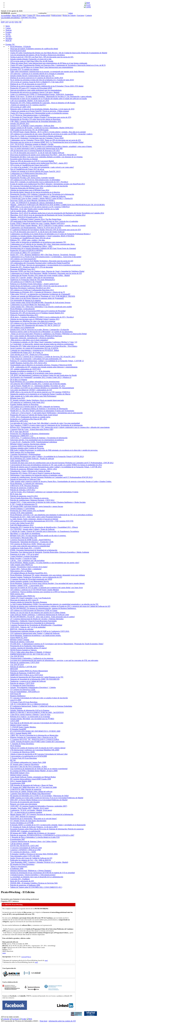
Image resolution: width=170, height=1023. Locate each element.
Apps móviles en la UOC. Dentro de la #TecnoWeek (29, 354)
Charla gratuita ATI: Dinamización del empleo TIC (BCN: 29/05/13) (35, 325)
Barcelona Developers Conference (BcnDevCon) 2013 (30, 288)
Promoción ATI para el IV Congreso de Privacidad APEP (31, 88)
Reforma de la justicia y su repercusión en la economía (30, 717)
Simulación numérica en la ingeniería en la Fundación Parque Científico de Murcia (40, 394)
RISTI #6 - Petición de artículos (21, 629)
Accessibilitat (6, 15)
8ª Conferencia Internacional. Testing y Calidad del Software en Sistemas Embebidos (41, 706)
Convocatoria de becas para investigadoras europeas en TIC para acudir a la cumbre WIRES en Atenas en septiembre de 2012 (56, 465)
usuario (13, 13)
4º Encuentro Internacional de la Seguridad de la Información (32, 623)
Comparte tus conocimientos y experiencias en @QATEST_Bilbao (34, 350)
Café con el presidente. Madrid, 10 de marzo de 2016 (29, 101)
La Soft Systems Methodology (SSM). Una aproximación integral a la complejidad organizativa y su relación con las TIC (54, 604)
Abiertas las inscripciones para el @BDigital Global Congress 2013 (34, 319)
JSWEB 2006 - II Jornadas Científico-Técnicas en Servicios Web (34, 883)
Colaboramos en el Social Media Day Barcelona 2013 (29, 305)
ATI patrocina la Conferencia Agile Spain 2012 (27, 402)
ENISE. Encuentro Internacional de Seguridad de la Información (33, 550)
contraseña (42, 13)
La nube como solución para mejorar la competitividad (30, 546)
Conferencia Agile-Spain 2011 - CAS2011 (25, 548)
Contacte (88, 15)
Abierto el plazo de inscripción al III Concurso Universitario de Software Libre (39, 754)
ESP (2, 22)
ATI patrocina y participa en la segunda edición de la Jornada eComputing (37, 74)
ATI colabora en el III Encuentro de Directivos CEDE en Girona (33, 610)
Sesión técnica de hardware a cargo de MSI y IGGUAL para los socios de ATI (38, 286)
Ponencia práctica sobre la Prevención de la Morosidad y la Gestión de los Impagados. (41, 332)
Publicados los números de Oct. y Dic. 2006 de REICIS (30, 860)
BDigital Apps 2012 (17, 398)
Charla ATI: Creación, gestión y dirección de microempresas (32, 277)
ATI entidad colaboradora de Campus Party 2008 (28, 762)
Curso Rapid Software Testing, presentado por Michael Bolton (33, 777)
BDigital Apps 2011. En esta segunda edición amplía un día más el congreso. (38, 536)
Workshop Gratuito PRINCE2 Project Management (29, 671)
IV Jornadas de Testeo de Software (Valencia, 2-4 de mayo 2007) (34, 827)
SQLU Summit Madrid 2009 (20, 733)
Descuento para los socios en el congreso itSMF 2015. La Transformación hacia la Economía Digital (46, 142)
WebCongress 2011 (17, 594)
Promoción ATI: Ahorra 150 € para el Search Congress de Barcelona (35, 473)
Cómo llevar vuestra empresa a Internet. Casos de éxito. (30, 714)
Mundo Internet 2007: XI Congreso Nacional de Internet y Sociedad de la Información (41, 814)
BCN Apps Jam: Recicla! (19, 431)
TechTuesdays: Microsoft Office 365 (23, 538)
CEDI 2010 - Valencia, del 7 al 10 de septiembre (28, 627)
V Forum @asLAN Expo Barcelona (23, 758)
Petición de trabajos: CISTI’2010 (22, 683)
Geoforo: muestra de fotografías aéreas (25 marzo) (28, 648)
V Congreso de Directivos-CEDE (22, 752)
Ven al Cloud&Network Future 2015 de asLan (27, 169)
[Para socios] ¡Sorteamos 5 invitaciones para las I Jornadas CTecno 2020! (37, 138)
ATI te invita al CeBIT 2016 (20, 107)
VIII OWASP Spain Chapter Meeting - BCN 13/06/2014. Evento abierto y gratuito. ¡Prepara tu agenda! (48, 225)
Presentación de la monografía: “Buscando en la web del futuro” (33, 819)
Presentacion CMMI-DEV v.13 (21, 436)
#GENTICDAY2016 (18, 51)
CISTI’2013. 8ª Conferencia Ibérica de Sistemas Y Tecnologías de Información (39, 409)
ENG (17, 22)
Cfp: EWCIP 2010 (17, 656)
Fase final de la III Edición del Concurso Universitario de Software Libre (36, 723)
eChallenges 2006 (16, 868)
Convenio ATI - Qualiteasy (20, 879)
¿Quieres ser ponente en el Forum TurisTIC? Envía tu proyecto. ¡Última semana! (39, 111)
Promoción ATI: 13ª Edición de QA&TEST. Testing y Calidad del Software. (38, 196)
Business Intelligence (18, 696)
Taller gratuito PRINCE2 (19, 461)
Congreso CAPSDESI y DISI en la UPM (25, 850)
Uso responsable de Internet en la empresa (25, 300)
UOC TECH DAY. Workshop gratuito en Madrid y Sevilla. (32, 144)
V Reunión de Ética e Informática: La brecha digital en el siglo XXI (35, 837)
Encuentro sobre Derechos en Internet (24, 159)
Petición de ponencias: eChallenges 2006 (25, 885)
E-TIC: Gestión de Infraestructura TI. (23, 504)
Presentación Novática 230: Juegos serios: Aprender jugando (32, 178)
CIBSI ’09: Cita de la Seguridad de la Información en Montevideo (34, 735)
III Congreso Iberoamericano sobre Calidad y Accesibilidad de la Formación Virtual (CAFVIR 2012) (47, 456)
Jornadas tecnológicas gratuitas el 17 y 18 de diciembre (30, 371)
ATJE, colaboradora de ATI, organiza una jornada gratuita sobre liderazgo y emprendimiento (43, 367)
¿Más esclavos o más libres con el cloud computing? (29, 340)
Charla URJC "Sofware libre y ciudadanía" (26, 569)
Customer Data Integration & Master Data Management (30, 794)
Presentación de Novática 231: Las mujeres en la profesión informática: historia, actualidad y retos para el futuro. (51, 146)
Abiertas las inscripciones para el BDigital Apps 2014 (29, 190)
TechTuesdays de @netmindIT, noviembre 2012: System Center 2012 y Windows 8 (40, 377)
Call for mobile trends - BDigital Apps (24, 211)
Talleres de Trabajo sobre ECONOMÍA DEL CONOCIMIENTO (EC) (36, 887)
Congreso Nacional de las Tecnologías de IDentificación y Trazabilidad (36, 625)
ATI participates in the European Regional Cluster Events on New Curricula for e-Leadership (44, 221)
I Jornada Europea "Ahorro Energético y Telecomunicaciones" (33, 875)
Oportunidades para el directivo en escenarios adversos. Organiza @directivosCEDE (41, 365)
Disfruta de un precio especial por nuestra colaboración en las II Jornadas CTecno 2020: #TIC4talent (46, 86)
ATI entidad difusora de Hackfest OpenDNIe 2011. (29, 573)
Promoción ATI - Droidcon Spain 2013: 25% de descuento (31, 267)
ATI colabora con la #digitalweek (22, 327)
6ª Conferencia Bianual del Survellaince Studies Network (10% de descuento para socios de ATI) (45, 230)
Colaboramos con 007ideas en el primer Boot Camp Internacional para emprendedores (41, 67)
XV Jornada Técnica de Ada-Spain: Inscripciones (28, 821)
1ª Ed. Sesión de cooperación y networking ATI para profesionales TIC (36, 359)
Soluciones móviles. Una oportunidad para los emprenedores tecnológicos (37, 440)
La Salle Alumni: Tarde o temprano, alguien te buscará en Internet (34, 519)
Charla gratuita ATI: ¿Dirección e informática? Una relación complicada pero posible (41, 307)
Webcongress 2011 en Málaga (21, 571)
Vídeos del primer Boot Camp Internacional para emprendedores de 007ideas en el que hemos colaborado (48, 63)
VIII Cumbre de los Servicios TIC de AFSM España (29, 130)
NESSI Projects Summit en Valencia (23, 650)
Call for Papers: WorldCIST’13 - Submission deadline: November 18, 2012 (37, 386)
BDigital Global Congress (19, 640)
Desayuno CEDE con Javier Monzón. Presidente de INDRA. (32, 201)
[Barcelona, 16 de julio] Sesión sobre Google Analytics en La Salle (34, 209)
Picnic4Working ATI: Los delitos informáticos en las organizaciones (35, 382)
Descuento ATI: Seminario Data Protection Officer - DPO (31, 246)
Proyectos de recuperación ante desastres (25, 802)
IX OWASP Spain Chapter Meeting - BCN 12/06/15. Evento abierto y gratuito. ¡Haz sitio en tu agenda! (48, 132)
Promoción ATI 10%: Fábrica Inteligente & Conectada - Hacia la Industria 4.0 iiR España (42, 103)
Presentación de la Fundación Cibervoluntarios (27, 646)
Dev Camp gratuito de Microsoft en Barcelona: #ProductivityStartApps (36, 336)
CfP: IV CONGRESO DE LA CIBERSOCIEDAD (29, 704)
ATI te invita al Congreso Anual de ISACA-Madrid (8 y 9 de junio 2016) (36, 82)
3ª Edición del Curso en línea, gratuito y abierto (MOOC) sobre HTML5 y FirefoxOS (41, 198)
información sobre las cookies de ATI (62, 1021)
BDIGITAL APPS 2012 (19, 421)
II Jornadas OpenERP (18, 729)
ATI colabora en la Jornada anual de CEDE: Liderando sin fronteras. (35, 407)
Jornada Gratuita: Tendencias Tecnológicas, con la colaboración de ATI (36, 577)
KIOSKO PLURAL (29, 17)
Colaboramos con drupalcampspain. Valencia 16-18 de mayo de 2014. (35, 228)
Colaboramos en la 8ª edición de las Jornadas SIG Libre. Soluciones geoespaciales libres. (42, 244)
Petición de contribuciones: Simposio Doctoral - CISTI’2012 (32, 500)
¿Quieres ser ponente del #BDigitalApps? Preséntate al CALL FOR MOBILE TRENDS (42, 296)
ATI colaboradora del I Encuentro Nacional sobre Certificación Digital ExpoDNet (40, 263)
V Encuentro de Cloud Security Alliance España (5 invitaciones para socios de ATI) (40, 117)
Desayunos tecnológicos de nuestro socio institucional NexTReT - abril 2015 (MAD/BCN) (43, 155)
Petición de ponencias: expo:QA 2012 (24, 496)
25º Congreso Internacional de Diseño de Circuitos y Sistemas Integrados (36, 619)
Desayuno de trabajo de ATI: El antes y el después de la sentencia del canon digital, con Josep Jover (46, 588)
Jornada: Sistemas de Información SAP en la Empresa (29, 710)
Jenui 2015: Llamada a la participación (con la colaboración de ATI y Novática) (39, 182)
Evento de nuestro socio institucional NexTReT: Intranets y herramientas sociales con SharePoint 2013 (47, 184)
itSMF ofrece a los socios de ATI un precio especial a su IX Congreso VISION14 (40, 207)
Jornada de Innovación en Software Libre (25, 479)
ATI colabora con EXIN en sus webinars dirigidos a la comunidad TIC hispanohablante (42, 388)
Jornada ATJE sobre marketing (21, 513)
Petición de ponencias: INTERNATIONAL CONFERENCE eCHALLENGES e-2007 (42, 835)
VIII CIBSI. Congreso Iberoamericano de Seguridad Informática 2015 (35, 121)
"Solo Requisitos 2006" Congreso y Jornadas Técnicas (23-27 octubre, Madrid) (39, 862)
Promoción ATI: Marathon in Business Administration (29, 434)
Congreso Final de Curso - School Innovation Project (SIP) (31, 429)
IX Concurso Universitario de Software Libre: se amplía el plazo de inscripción (39, 186)
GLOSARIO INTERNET (10, 17)
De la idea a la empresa (18, 379)
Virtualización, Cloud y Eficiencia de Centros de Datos (30, 471)
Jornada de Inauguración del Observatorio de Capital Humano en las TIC (36, 677)
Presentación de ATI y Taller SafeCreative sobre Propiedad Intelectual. (35, 517)
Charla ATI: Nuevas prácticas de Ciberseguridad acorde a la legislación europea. (39, 113)
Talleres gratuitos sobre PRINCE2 (22, 596)
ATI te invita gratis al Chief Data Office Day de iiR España (31, 61)
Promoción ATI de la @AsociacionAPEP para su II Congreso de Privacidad (37, 311)
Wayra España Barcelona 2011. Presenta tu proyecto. (29, 498)
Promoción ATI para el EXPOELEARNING (26, 250)
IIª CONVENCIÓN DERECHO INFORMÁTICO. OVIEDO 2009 (35, 731)
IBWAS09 (14, 669)
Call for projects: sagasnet (19, 844)
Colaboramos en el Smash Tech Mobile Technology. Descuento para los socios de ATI (41, 261)
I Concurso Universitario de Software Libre (26, 848)
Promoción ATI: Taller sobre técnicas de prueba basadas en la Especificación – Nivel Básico (43, 346)
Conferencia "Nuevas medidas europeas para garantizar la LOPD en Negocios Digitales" (42, 592)
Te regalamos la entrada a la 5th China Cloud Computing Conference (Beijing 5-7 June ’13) (43, 342)
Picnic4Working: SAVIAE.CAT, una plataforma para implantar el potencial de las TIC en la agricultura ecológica (51, 515)
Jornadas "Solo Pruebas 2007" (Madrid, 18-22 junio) (29, 808)
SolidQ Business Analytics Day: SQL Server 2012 (28, 363)
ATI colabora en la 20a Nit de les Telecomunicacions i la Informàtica (35, 180)
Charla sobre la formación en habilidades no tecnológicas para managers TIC (38, 242)
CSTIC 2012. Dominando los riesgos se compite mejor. (30, 417)
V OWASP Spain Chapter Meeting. (23, 727)
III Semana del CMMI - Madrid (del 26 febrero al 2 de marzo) (32, 833)
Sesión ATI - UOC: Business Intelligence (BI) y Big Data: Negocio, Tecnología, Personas (43, 255)
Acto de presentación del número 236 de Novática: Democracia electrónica (37, 55)
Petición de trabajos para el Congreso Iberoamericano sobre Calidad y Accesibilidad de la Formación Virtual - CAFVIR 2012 (56, 467)
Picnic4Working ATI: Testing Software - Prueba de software (32, 459)
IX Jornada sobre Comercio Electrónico (24, 764)
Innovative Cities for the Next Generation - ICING (28, 767)
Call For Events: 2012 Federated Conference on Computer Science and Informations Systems (44, 492)
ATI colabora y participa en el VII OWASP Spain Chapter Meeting (34, 590)
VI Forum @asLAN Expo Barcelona (23, 702)
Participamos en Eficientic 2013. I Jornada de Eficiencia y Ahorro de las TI (37, 292)
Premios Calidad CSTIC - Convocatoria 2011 (26, 585)
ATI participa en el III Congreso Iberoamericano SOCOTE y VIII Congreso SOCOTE (41, 521)
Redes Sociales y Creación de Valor (23, 558)
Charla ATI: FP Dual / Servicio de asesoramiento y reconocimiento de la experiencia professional (45, 265)
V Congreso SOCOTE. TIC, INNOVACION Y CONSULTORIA (34, 739)
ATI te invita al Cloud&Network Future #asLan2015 (29, 165)
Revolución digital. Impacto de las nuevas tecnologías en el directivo (35, 192)
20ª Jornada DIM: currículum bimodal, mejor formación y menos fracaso (36, 506)
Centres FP (31, 15)
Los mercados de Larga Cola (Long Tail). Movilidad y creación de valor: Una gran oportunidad (45, 423)
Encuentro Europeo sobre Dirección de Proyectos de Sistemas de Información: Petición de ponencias (47, 829)
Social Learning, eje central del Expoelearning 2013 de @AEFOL (34, 348)
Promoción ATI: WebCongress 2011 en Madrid (27, 511)
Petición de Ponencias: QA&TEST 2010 (25, 673)
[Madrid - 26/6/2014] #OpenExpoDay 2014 (26, 217)
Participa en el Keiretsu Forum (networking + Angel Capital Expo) (34, 284)
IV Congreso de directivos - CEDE (23, 852)
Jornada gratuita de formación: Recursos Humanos (28, 602)
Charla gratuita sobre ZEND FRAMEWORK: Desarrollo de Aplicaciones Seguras (40, 302)
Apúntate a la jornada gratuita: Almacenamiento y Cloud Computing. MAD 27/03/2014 (42, 236)
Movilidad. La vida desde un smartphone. (25, 533)
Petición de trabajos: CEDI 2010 (22, 642)
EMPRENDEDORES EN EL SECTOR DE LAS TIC (30, 654)
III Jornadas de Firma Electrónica (22, 864)
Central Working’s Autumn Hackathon (24, 556)
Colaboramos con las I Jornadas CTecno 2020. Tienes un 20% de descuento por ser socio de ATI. (45, 140)
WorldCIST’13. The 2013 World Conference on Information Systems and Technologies (42, 411)
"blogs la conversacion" (19, 866)
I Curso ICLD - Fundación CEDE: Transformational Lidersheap (33, 442)
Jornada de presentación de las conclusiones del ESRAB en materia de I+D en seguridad (42, 873)
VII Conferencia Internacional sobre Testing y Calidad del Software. (35, 633)
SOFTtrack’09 (15, 694)
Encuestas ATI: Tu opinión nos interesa (24, 69)
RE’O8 (12, 760)
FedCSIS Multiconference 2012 (21, 525)
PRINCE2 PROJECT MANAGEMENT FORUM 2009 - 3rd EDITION (37, 712)
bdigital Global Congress (19, 725)
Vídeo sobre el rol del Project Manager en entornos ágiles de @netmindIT (37, 298)
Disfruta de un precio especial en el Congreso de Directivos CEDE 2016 (36, 78)
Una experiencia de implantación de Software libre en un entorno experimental (38, 769)
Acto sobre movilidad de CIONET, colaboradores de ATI (31, 390)
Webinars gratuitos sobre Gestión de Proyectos (27, 448)
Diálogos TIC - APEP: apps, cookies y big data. (27, 240)
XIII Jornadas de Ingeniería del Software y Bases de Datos (31, 785)
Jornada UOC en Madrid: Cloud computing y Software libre (32, 126)
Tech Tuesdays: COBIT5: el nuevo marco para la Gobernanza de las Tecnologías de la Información (46, 425)
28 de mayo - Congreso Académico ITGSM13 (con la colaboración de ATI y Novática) (42, 317)
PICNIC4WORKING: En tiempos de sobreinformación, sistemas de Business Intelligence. (43, 608)
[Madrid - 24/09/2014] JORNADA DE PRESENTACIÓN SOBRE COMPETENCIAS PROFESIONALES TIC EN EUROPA (57, 205)
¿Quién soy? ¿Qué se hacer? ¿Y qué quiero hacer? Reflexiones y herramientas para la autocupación (46, 413)
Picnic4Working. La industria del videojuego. (26, 484)
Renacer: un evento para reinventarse (23, 804)
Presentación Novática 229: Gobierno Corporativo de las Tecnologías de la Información (42, 194)
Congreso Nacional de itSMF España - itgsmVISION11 (30, 540)
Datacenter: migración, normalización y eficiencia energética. (32, 338)
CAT (6, 22)
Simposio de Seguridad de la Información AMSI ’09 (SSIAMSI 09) (34, 679)
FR (20, 22)
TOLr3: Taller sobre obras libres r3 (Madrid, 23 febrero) (30, 652)
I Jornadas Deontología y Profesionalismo (25, 454)
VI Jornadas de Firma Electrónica (22, 685)
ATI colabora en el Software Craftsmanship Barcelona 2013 (32, 290)
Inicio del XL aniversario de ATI (22, 881)
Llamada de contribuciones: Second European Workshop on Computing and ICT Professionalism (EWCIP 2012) (51, 477)
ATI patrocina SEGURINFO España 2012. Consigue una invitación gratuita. (38, 384)
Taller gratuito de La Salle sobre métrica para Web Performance (33, 396)
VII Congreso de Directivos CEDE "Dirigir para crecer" (30, 544)
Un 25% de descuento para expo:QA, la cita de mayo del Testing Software (37, 232)
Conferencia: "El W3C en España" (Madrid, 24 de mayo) (31, 810)
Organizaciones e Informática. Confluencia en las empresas (31, 658)
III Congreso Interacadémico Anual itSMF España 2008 (30, 779)
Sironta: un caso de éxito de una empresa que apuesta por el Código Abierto (37, 613)
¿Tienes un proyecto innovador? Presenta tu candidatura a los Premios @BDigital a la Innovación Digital (48, 334)
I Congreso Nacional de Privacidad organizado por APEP (31, 579)
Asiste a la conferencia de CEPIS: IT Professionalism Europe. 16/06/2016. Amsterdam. (42, 94)
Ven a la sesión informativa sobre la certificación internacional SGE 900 (36, 148)
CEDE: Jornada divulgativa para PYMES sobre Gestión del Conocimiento (37, 742)
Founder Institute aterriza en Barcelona (24, 404)
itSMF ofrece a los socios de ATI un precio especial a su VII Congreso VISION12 (40, 392)
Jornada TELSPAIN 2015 (19, 124)
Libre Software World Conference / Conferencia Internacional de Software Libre (39, 615)
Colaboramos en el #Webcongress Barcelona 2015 (28, 173)
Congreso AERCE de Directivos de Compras (26, 446)
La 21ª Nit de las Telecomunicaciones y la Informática (29, 115)
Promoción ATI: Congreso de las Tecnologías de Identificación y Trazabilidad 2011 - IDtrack (44, 527)
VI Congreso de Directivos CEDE (22, 690)
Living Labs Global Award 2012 (22, 523)
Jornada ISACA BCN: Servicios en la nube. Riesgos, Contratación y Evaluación (39, 330)
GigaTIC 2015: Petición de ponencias (24, 176)
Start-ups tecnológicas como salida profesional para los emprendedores (36, 90)
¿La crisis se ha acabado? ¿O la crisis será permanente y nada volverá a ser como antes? (42, 167)
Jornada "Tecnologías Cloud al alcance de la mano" (29, 567)
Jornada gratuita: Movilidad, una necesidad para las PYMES (32, 719)
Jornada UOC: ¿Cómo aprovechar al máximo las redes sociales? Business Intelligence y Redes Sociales (48, 502)
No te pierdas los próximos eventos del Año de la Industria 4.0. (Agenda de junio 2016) (42, 80)
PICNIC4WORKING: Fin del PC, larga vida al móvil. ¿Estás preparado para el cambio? (42, 617)
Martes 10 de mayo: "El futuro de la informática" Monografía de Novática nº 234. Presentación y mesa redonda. (51, 96)
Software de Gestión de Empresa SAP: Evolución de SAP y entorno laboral (37, 748)
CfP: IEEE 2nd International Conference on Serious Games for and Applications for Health (43, 375)
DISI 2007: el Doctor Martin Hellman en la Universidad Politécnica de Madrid (38, 800)
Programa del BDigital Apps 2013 (22, 269)
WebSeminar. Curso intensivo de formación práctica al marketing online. (36, 475)
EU (13, 22)
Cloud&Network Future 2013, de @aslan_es (26, 352)
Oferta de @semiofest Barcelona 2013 (24, 315)
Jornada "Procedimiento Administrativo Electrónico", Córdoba (33, 687)
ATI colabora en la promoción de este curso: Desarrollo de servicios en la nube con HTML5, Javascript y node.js (51, 134)
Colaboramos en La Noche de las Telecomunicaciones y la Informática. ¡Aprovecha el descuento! (45, 257)
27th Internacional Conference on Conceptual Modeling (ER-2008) (34, 750)
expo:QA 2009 (15, 700)
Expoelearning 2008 (17, 783)
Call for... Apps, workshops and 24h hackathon (27, 560)
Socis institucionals (43, 15)
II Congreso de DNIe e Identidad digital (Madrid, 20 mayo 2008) (34, 771)
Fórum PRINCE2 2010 (18, 637)
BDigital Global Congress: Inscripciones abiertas (28, 444)
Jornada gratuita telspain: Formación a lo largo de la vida (30, 59)
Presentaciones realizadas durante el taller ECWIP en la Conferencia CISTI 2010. (39, 631)
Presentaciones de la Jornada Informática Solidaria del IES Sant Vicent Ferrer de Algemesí (43, 248)
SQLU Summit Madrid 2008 (20, 781)
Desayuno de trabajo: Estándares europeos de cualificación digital (34, 49)
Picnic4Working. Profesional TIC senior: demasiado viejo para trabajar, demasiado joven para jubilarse (47, 575)
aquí (46, 960)
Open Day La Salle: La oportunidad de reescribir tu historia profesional (36, 136)
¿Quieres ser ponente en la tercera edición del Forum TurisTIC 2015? (35, 171)
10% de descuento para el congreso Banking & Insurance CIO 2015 (35, 151)
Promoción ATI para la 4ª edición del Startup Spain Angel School (34, 415)
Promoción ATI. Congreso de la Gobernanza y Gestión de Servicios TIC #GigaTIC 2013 (42, 357)
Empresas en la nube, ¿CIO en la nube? (24, 554)
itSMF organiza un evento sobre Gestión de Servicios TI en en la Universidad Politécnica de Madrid (46, 798)
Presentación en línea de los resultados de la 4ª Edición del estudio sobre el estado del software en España (48, 99)
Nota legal (43, 1021)
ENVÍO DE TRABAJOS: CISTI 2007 (24, 846)
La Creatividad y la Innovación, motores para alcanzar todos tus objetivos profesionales (42, 344)
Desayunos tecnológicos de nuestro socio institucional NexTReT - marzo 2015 (39, 163)
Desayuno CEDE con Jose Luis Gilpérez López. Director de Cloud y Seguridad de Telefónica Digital (47, 271)
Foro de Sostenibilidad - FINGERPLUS (25, 692)
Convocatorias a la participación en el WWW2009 (28, 756)
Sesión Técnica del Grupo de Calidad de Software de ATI (31, 858)
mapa (4, 953)
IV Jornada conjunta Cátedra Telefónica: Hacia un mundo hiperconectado (37, 400)
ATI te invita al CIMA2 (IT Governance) (25, 253)
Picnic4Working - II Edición (20, 47)
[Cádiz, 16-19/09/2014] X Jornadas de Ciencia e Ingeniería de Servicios (36, 203)
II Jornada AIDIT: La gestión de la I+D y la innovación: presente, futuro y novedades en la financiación (48, 825)
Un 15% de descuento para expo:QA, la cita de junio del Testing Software (37, 153)
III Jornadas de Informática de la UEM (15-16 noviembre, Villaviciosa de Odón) (39, 796)
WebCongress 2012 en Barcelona (22, 452)
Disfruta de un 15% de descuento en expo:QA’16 (28, 84)
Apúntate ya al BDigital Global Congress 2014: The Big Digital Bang (35, 219)
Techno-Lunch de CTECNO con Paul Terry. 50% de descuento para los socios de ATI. (42, 57)
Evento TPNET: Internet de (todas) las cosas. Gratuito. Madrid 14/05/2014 (37, 223)
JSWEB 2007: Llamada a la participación (25, 831)
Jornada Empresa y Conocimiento (22, 508)
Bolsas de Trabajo (69, 15)
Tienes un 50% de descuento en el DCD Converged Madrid (32, 161)
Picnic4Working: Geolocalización (22, 309)
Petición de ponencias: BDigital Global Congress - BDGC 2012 (33, 469)
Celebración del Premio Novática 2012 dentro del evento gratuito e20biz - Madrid (40, 275)
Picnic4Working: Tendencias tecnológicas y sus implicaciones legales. (35, 635)
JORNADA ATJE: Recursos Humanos (24, 486)
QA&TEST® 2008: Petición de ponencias (25, 789)
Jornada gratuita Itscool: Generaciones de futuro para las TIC (32, 76)
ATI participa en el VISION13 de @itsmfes (26, 282)
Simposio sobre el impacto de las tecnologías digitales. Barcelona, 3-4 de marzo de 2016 (42, 109)
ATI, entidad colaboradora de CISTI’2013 (25, 369)
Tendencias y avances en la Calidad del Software (28, 681)
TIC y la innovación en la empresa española (26, 812)
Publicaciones (56, 15)
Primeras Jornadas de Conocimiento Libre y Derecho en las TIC (33, 737)
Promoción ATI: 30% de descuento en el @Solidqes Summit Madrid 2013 (37, 313)
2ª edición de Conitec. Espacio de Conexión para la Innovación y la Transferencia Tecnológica (44, 531)
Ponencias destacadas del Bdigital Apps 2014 (26, 188)
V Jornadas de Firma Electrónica (22, 744)
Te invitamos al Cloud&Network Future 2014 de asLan (30, 238)
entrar (71, 13)
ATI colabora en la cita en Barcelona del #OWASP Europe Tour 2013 (35, 323)
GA (10, 22)
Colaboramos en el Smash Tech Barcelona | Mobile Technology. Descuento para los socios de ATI (46, 273)
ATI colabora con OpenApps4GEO (23, 259)
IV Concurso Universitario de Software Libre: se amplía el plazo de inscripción (39, 698)
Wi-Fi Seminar (15, 746)
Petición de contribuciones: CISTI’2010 (24, 662)
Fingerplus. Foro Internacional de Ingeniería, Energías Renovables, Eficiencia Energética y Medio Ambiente (49, 552)
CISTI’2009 (14, 721)
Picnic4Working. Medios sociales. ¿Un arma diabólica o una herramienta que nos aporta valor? (44, 563)
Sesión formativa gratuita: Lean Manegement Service (29, 581)
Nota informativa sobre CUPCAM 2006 (25, 856)
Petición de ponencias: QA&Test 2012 (24, 488)
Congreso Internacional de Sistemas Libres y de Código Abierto (33, 841)
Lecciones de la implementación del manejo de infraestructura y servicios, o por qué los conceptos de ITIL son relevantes (54, 660)
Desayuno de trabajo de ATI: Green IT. (24, 600)
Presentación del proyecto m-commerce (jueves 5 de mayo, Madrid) (34, 92)
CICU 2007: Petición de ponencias (23, 816)
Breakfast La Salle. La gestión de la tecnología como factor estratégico (35, 373)
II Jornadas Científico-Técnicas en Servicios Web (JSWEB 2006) (34, 854)
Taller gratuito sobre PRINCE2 (21, 565)
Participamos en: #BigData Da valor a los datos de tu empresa (32, 321)
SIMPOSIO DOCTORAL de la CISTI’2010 (26, 675)
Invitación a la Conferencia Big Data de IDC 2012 (28, 419)
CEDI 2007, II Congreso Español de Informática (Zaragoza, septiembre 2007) (38, 806)
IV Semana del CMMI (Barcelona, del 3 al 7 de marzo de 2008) (33, 787)
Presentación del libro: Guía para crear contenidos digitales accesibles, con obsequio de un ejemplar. (46, 157)
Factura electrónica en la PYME (22, 823)
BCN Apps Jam (16, 494)
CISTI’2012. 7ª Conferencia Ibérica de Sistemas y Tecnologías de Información (38, 438)
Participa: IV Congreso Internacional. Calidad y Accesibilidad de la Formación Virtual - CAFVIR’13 (47, 361)
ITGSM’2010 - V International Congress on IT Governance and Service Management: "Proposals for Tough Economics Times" (57, 644)
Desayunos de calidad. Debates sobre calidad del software (31, 791)
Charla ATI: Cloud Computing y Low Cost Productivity (30, 598)
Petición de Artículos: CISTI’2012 (22, 490)
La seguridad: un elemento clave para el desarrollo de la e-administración (36, 877)
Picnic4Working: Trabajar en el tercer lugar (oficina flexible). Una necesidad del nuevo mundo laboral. (47, 583)
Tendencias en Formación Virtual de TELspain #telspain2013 (32, 280)
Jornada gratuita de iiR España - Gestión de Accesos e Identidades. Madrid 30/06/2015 (41, 128)
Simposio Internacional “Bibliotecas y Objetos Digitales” (31, 871)
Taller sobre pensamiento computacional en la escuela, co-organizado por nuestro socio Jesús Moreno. (47, 71)
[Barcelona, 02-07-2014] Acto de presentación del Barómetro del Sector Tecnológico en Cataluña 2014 (47, 215)
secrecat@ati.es (26, 957)
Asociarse (80, 15)
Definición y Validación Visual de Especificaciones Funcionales (33, 621)
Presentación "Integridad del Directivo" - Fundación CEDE (32, 542)
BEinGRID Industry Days (19, 773)
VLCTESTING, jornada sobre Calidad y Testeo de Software (32, 529)
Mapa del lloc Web (19, 15)
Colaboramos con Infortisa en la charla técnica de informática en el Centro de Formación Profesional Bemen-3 (50, 234)
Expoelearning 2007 (17, 839)
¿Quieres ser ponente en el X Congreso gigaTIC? (28, 105)
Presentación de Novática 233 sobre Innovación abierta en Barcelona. (35, 119)
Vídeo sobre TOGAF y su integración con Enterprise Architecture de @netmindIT (40, 294)
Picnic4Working (16, 708)
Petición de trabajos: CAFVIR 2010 (23, 667)
